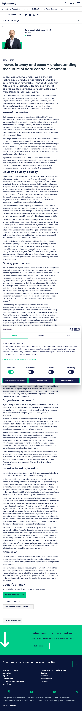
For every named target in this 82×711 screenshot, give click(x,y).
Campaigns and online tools (53, 670)
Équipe (44, 673)
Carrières (6, 684)
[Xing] (37, 15)
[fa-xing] (75, 692)
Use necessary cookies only (15, 380)
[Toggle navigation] (78, 3)
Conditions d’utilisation (47, 700)
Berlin (29, 35)
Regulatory (31, 359)
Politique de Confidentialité (13, 698)
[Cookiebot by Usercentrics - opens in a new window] (70, 329)
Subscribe (41, 640)
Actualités (6, 673)
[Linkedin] (25, 15)
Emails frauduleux (67, 700)
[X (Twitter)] (33, 15)
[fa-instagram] (7, 692)
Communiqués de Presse (13, 681)
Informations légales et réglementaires (18, 700)
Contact (44, 681)
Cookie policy (7, 359)
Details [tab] (41, 335)
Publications (37, 9)
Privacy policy (20, 359)
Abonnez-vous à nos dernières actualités (29, 662)
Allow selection (41, 380)
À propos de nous (10, 670)
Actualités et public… (20, 9)
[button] (65, 3)
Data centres (11, 620)
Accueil (5, 9)
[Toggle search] (65, 3)
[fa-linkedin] (30, 692)
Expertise (6, 676)
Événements (46, 678)
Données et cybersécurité (16, 607)
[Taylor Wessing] (9, 3)
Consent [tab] (14, 335)
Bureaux (44, 676)
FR (71, 3)
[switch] (31, 372)
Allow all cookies (67, 380)
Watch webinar (12, 594)
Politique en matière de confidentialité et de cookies (49, 698)
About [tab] (67, 335)
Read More (41, 40)
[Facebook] (29, 15)
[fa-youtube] (52, 692)
